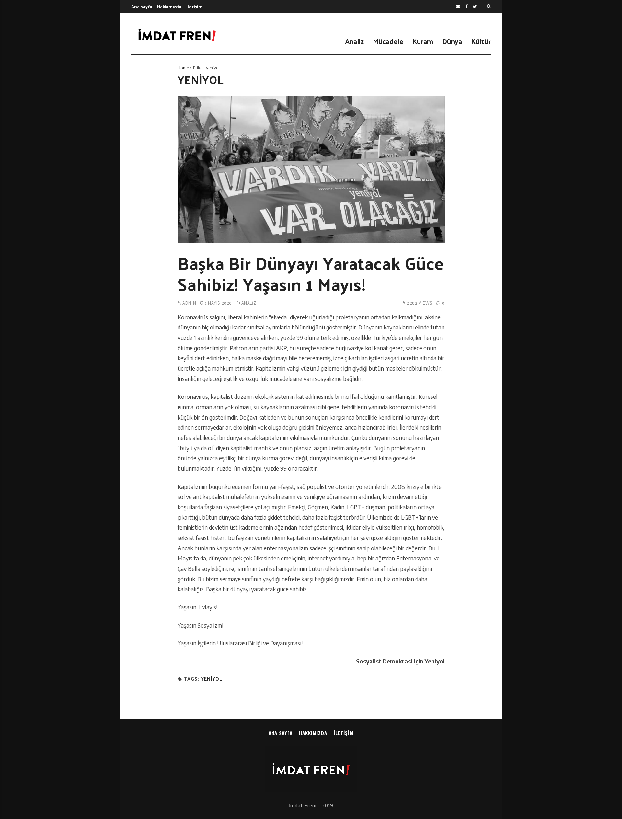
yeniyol (211, 678)
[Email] (458, 7)
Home (183, 67)
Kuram (422, 41)
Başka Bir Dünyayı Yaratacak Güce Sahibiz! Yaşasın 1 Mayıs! (311, 273)
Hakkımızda (169, 7)
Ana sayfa (141, 7)
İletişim (194, 7)
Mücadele (388, 41)
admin (189, 302)
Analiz (354, 41)
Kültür (481, 41)
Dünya (452, 41)
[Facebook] (466, 7)
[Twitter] (475, 7)
